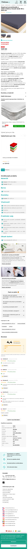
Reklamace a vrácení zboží (9, 494)
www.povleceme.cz (9, 507)
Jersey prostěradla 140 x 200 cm (8, 329)
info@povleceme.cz (10, 479)
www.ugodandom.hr (10, 515)
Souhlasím (13, 545)
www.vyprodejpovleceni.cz (11, 509)
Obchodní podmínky (7, 497)
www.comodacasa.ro (10, 521)
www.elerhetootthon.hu (11, 519)
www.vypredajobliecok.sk (11, 511)
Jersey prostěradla (21, 323)
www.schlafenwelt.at (10, 525)
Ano (14, 434)
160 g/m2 (15, 429)
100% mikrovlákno (17, 432)
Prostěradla (4, 326)
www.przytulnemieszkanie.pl (12, 517)
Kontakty (5, 495)
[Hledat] (16, 1)
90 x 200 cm (15, 439)
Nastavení (13, 541)
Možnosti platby (6, 492)
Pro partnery (6, 502)
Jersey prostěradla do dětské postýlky (9, 332)
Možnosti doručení (7, 40)
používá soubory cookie (13, 535)
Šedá (14, 425)
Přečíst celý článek (6, 287)
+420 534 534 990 (10, 475)
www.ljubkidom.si (9, 513)
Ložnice (10, 326)
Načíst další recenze (13, 419)
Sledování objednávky (8, 489)
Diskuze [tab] (7, 169)
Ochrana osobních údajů (8, 499)
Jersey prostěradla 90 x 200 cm (8, 323)
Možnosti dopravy (7, 490)
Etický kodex (6, 500)
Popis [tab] (2, 169)
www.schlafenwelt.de (10, 523)
